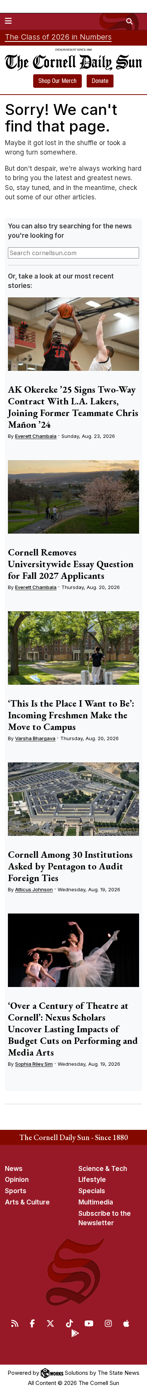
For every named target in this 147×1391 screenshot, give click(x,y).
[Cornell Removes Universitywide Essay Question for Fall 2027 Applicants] (73, 497)
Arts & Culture (27, 1202)
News (14, 1168)
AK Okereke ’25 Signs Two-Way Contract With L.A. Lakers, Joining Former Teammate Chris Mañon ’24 (73, 406)
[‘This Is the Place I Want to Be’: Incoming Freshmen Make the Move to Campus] (73, 648)
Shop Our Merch (57, 80)
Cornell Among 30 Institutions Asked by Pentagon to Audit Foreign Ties (70, 866)
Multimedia (95, 1202)
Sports (15, 1191)
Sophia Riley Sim (34, 1064)
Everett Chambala (36, 436)
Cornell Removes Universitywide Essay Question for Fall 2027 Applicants (70, 563)
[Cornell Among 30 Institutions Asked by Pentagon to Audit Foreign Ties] (73, 799)
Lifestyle (92, 1179)
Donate (100, 80)
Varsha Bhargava (35, 738)
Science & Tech (102, 1168)
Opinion (17, 1179)
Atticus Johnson (34, 889)
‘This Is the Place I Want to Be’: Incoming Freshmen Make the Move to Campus (71, 715)
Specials (91, 1191)
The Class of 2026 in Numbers (58, 36)
